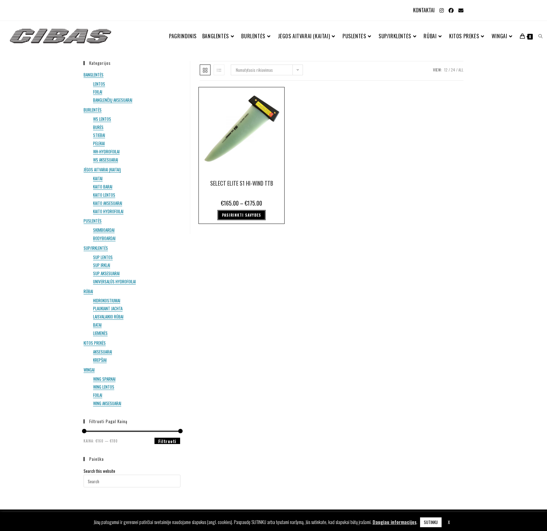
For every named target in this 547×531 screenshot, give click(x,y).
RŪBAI (88, 291)
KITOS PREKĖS (95, 343)
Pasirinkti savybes (241, 215)
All (460, 69)
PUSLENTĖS (93, 221)
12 (446, 69)
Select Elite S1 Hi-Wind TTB (241, 183)
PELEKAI (99, 143)
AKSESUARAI (102, 352)
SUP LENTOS (103, 257)
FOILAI (97, 92)
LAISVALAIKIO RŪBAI (108, 316)
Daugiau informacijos (395, 521)
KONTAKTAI (424, 10)
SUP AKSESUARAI (106, 273)
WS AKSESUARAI (105, 160)
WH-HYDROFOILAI (106, 151)
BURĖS (98, 127)
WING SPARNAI (104, 379)
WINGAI (89, 370)
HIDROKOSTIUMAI (106, 300)
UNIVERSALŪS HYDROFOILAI (114, 281)
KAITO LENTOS (104, 195)
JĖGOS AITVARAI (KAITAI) (102, 169)
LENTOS (99, 84)
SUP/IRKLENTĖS (96, 248)
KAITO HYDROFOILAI (108, 211)
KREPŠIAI (100, 360)
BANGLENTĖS (94, 74)
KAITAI (98, 178)
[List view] (219, 70)
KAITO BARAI (102, 186)
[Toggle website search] (540, 36)
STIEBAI (99, 135)
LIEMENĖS (100, 333)
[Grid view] (205, 70)
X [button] (449, 522)
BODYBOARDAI (104, 238)
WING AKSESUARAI (107, 403)
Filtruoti (167, 441)
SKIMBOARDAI (104, 230)
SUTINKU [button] (431, 522)
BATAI (97, 325)
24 (453, 69)
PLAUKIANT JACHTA (108, 308)
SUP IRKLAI (101, 265)
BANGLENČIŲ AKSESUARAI (112, 100)
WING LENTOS (103, 387)
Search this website (99, 471)
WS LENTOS (102, 119)
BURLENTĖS (93, 110)
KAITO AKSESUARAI (107, 203)
